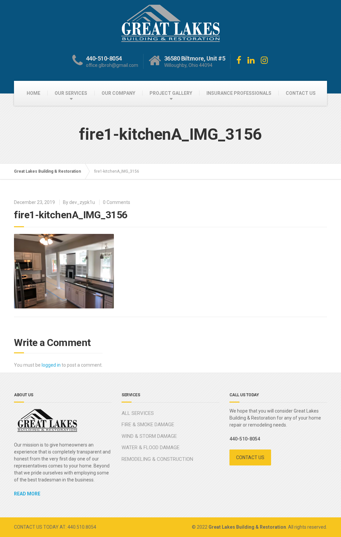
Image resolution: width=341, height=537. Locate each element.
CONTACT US (301, 93)
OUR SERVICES (71, 93)
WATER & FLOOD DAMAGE (150, 447)
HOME (33, 93)
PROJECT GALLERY (171, 93)
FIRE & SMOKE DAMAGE (148, 425)
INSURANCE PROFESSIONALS (238, 93)
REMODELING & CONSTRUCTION (157, 459)
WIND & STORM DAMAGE (149, 436)
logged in (51, 365)
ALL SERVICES (138, 413)
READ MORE (27, 493)
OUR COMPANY (118, 93)
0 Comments (116, 202)
